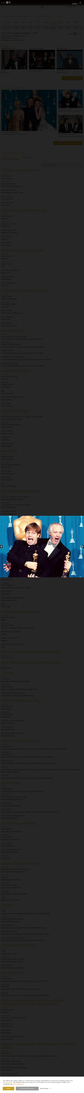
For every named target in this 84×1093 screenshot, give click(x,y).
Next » (82, 546)
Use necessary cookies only (27, 1088)
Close (80, 2)
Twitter (9, 2)
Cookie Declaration (18, 1084)
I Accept (8, 1088)
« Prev (1, 546)
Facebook (7, 2)
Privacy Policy (9, 1082)
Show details (44, 1088)
